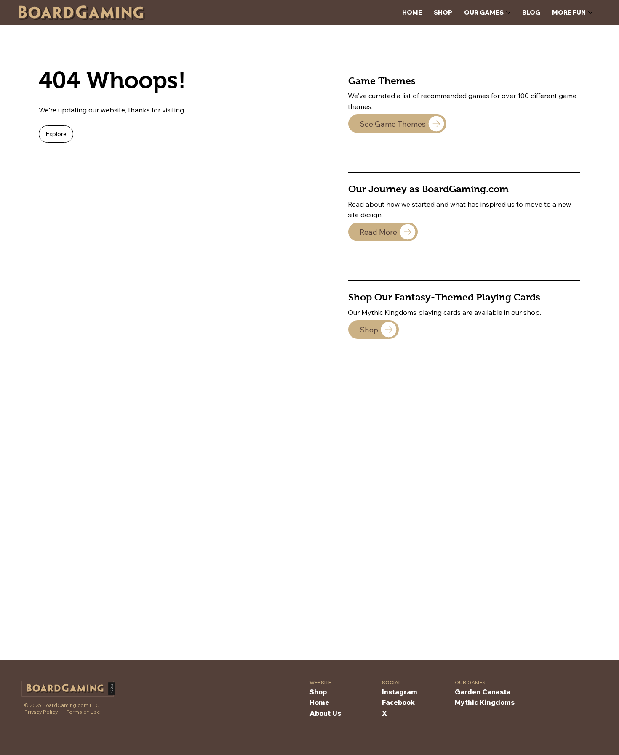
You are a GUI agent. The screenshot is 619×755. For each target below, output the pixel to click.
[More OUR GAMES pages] (508, 13)
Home (319, 702)
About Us (325, 713)
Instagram (399, 692)
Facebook (398, 702)
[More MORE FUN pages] (590, 13)
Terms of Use (83, 712)
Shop (318, 692)
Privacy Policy (41, 712)
